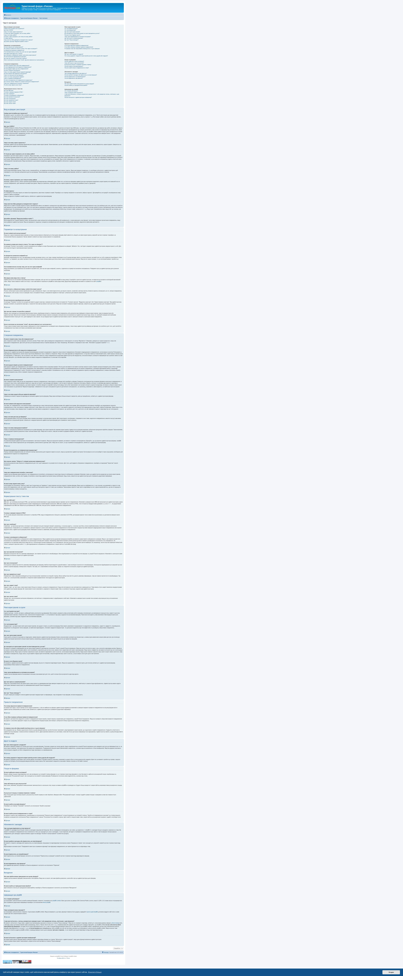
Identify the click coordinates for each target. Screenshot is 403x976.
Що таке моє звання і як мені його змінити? (15, 58)
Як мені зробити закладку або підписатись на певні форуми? (81, 75)
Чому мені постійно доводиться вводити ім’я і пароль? (18, 40)
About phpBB (46, 902)
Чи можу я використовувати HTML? (13, 92)
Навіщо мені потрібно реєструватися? (14, 28)
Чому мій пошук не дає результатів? (74, 63)
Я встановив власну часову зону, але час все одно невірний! (20, 51)
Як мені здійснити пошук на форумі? (74, 61)
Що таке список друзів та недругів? (74, 54)
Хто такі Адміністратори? (71, 28)
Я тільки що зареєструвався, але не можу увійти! (17, 33)
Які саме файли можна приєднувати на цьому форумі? (79, 83)
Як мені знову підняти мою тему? (13, 85)
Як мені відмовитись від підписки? (74, 78)
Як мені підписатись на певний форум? (75, 76)
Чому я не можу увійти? (10, 35)
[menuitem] (7, 15)
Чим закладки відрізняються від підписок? (76, 73)
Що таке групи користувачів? (72, 31)
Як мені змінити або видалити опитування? (15, 73)
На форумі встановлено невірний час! (14, 50)
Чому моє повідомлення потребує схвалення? (16, 83)
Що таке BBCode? (8, 90)
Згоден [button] (391, 972)
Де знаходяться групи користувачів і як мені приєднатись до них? (82, 33)
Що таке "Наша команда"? (72, 40)
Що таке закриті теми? (10, 101)
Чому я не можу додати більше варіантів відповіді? (17, 72)
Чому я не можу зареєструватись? (13, 31)
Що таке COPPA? (8, 30)
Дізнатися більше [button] (95, 972)
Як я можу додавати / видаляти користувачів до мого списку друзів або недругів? (86, 55)
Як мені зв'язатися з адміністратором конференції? (78, 97)
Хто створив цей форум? (71, 91)
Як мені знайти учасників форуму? (74, 66)
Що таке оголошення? (10, 98)
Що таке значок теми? (10, 103)
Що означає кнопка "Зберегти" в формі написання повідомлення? (21, 81)
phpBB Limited (56, 900)
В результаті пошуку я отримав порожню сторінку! (78, 64)
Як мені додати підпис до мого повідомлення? (16, 68)
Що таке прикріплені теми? (11, 100)
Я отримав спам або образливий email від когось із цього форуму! (82, 48)
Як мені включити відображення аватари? (15, 56)
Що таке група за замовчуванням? (74, 38)
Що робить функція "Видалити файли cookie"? (16, 41)
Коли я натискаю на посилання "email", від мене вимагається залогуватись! (24, 60)
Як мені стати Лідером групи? (72, 35)
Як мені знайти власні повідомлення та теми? (77, 67)
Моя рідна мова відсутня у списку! (13, 53)
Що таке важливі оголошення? (12, 96)
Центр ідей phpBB (92, 912)
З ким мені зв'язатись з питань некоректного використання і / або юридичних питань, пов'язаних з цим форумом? (92, 95)
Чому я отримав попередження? (12, 78)
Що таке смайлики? (9, 93)
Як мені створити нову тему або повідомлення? (16, 65)
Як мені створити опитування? (12, 70)
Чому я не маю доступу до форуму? (13, 75)
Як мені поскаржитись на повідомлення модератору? (18, 80)
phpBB (98, 281)
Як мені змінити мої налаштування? (13, 47)
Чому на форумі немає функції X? (74, 92)
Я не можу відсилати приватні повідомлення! (76, 45)
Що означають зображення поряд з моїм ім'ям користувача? (20, 55)
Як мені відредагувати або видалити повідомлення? (17, 67)
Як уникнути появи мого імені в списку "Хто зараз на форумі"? (20, 48)
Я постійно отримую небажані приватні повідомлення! (79, 47)
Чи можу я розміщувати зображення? (14, 95)
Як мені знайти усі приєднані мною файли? (76, 85)
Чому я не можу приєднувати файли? (14, 76)
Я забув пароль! (8, 38)
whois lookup (115, 923)
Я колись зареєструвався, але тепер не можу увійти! (18, 36)
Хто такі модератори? (70, 30)
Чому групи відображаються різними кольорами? (78, 36)
